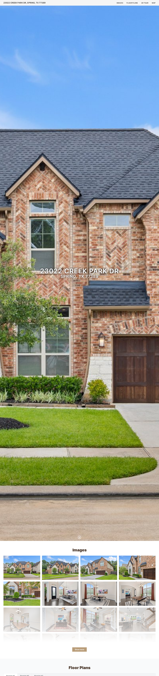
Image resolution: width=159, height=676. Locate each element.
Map (154, 3)
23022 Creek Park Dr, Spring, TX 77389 (24, 3)
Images (120, 3)
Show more (79, 649)
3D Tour (144, 3)
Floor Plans (132, 3)
